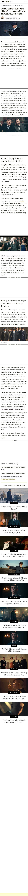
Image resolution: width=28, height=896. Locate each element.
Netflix (21, 5)
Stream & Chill (14, 5)
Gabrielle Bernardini (12, 17)
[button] (26, 2)
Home (2, 5)
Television (7, 5)
